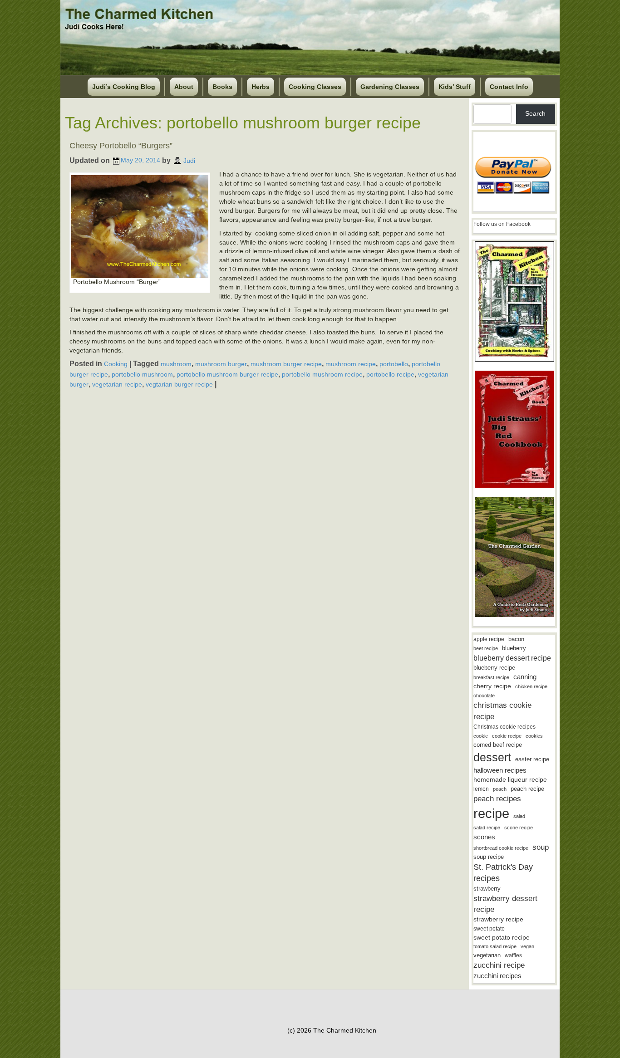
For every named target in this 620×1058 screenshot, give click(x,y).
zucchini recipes (497, 976)
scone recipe (518, 827)
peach (500, 789)
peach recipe (527, 788)
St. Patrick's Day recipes (503, 872)
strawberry (487, 888)
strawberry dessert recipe (505, 904)
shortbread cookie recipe (500, 848)
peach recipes (497, 798)
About (183, 86)
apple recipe (488, 639)
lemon (481, 789)
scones (484, 837)
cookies (534, 736)
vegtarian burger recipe (179, 384)
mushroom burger (221, 363)
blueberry (514, 648)
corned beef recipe (497, 745)
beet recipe (485, 648)
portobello (393, 363)
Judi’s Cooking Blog (123, 86)
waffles (513, 955)
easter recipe (532, 759)
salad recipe (486, 827)
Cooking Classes (315, 86)
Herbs (260, 86)
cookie (480, 736)
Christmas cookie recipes (504, 727)
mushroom (176, 363)
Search (535, 113)
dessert (492, 757)
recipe (491, 813)
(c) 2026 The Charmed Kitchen (331, 1030)
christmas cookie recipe (502, 710)
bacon (516, 639)
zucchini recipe (499, 965)
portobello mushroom (142, 374)
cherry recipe (492, 686)
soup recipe (488, 856)
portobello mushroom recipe (322, 374)
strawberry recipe (498, 919)
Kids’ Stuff (454, 86)
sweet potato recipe (501, 937)
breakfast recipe (491, 677)
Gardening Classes (389, 86)
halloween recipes (500, 770)
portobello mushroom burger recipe (227, 374)
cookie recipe (507, 736)
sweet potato (489, 929)
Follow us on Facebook (502, 224)
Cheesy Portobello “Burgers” (120, 145)
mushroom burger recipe (286, 363)
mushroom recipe (350, 363)
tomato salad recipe (495, 946)
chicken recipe (531, 686)
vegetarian (487, 955)
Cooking (116, 363)
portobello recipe (390, 374)
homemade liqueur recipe (510, 779)
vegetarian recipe (117, 384)
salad (519, 816)
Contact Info (509, 86)
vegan (527, 946)
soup (540, 847)
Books (222, 86)
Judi (189, 160)
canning (524, 677)
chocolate (484, 695)
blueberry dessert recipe (512, 658)
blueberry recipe (494, 667)
